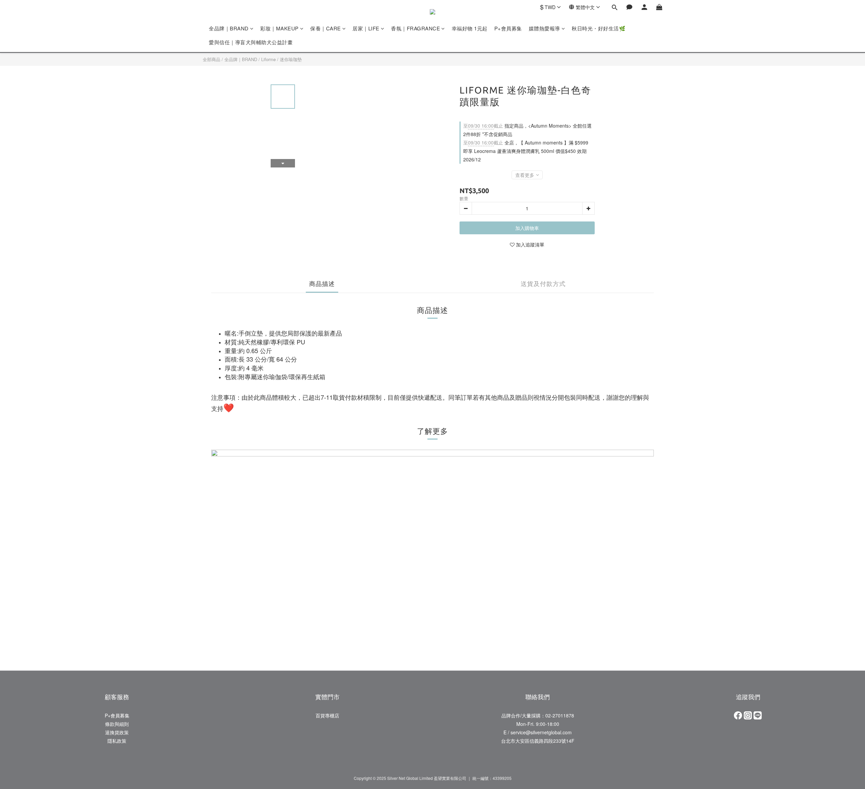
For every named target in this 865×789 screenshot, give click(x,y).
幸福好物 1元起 (470, 28)
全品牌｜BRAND (229, 28)
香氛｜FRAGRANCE (415, 28)
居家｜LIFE (365, 28)
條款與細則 (117, 723)
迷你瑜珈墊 (291, 59)
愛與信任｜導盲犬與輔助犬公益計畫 (251, 42)
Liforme (268, 59)
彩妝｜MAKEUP (279, 28)
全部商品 (211, 59)
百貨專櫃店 (327, 715)
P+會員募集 (508, 28)
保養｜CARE (325, 28)
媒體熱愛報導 (544, 28)
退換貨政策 (117, 732)
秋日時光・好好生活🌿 (598, 28)
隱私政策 (116, 740)
